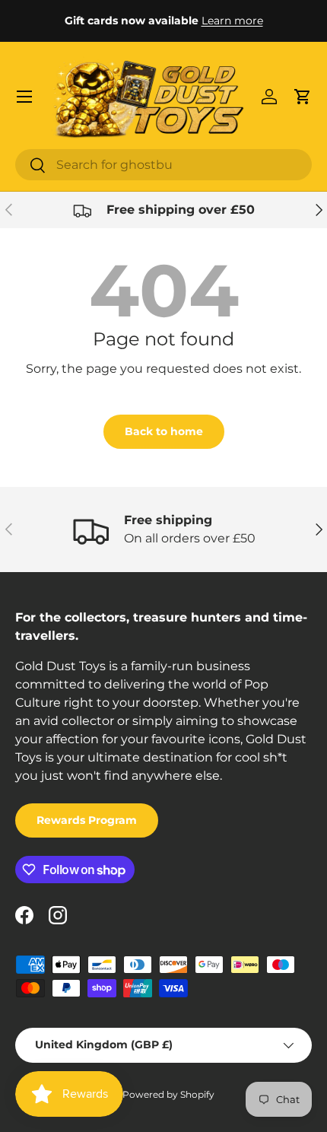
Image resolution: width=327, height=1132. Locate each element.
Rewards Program (87, 820)
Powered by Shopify (168, 1094)
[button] (302, 96)
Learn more (232, 20)
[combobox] (163, 164)
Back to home (164, 431)
